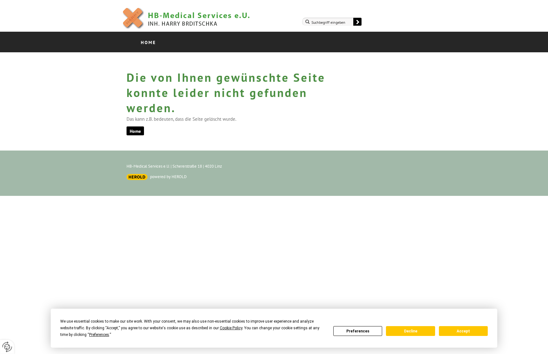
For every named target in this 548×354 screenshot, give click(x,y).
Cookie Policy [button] (231, 328)
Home (148, 42)
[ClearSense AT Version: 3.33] (137, 177)
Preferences (357, 331)
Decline (410, 331)
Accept (463, 331)
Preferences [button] (99, 334)
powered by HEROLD (168, 176)
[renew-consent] (7, 347)
